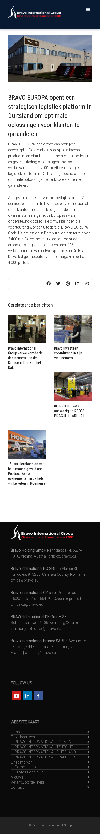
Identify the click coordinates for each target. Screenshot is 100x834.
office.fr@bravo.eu (40, 652)
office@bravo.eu (62, 556)
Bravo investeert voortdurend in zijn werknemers (68, 353)
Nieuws (17, 777)
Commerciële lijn (28, 767)
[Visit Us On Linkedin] (27, 695)
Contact (17, 787)
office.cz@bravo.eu (27, 604)
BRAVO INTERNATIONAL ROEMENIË (44, 742)
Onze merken (22, 762)
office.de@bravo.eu (45, 628)
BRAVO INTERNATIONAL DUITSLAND (45, 752)
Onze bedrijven (23, 737)
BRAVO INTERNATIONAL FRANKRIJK (45, 757)
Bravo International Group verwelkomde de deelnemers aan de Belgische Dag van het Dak (25, 358)
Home (16, 732)
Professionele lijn (29, 772)
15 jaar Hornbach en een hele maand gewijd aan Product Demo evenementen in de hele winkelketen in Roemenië (27, 473)
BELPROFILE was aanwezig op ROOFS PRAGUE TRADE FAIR (70, 411)
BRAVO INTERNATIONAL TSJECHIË (44, 747)
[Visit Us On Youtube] (16, 695)
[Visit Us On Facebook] (38, 695)
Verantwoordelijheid (27, 782)
